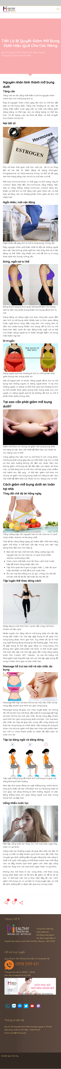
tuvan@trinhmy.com (18, 1033)
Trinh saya (10, 52)
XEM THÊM (50, 941)
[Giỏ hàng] (14, 1007)
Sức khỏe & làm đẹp (27, 52)
